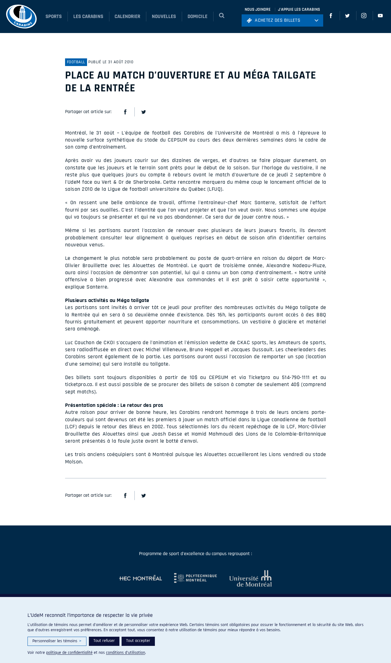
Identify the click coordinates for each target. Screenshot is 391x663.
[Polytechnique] (189, 578)
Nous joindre (258, 9)
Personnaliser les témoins (57, 641)
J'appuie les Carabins (299, 9)
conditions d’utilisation (125, 652)
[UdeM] (244, 578)
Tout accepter (138, 640)
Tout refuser (104, 640)
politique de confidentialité (69, 652)
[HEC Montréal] (140, 578)
